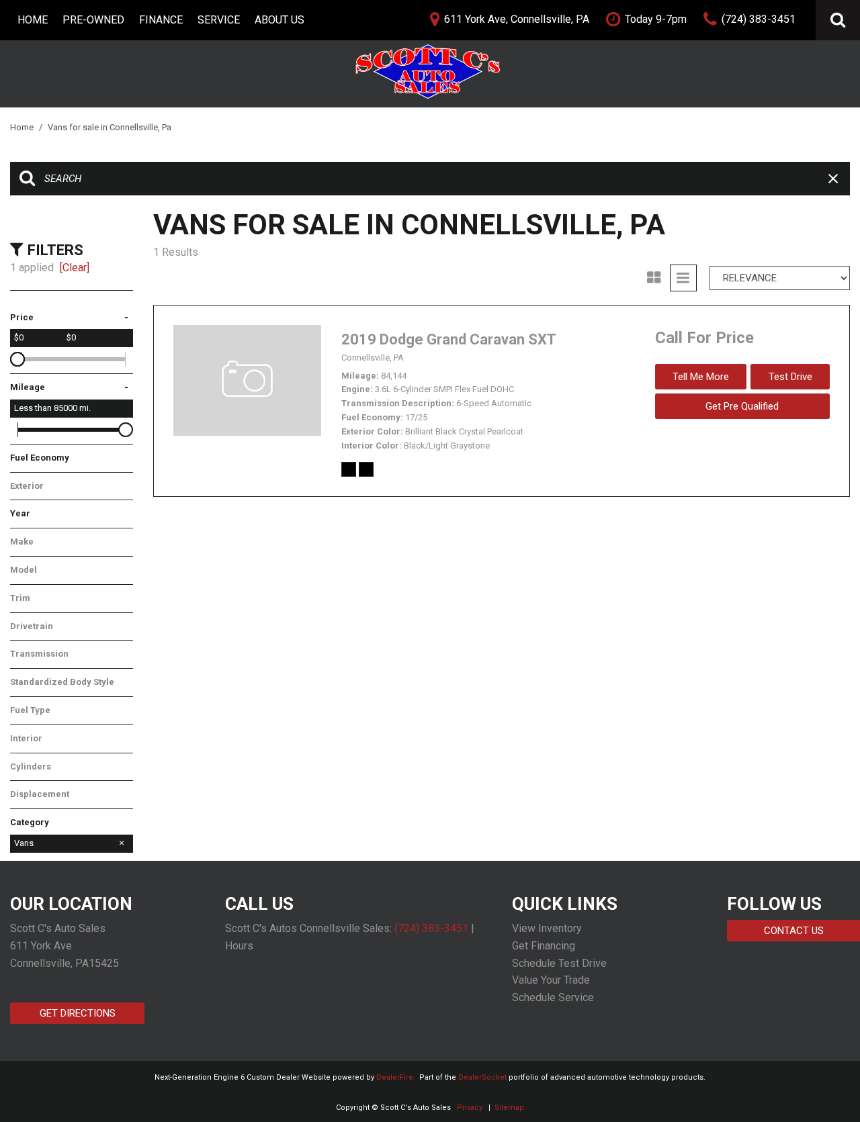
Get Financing (543, 945)
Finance (161, 19)
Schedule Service (553, 997)
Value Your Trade (551, 980)
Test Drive (790, 377)
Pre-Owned (93, 19)
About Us (279, 19)
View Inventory (547, 928)
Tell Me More (701, 377)
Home (32, 19)
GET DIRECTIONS (78, 1013)
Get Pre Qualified (742, 406)
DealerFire (394, 1077)
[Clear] (74, 267)
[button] (838, 20)
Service (219, 19)
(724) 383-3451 (431, 928)
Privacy (469, 1107)
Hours (239, 945)
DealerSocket (482, 1077)
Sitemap (509, 1107)
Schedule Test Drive (559, 963)
